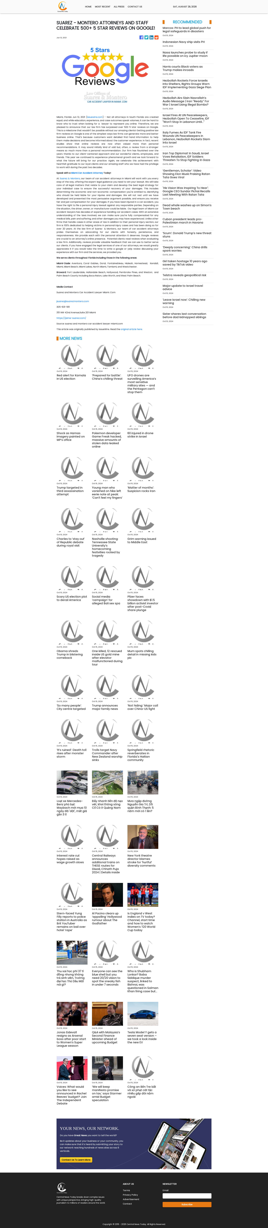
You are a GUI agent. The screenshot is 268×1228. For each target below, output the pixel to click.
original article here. (132, 329)
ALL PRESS (119, 6)
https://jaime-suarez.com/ (71, 318)
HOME (88, 6)
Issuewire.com (95, 117)
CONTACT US (135, 6)
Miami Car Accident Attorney (87, 172)
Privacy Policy (130, 1194)
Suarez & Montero (70, 178)
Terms (126, 1190)
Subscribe (187, 1204)
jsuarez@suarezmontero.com (73, 301)
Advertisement (131, 1199)
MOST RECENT (102, 6)
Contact (127, 1203)
